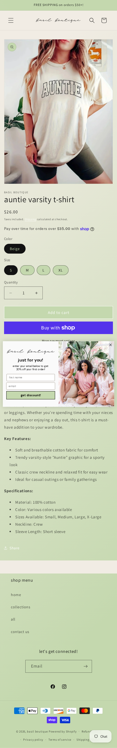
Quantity (11, 282)
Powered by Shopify (63, 731)
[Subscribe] (86, 666)
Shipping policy (87, 739)
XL (61, 270)
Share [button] (15, 548)
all (13, 619)
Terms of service (59, 739)
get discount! (31, 395)
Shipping (30, 219)
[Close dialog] (110, 344)
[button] (11, 20)
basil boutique (37, 731)
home (16, 594)
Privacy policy (33, 739)
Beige (15, 248)
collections (20, 606)
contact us (20, 631)
